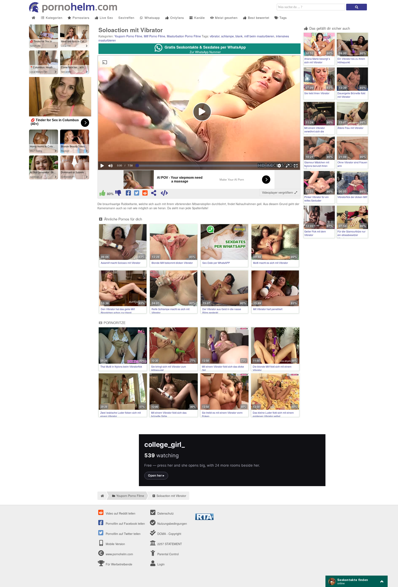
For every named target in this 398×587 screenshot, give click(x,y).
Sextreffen (126, 17)
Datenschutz (165, 513)
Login (161, 564)
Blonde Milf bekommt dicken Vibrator (172, 262)
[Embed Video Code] (164, 194)
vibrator (215, 36)
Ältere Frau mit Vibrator (350, 128)
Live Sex (106, 17)
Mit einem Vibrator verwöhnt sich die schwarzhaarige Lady (316, 131)
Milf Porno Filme (154, 36)
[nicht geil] (118, 194)
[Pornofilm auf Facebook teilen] (128, 194)
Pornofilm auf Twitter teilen (123, 534)
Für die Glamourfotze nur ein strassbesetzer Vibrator (351, 235)
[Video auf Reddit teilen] (145, 194)
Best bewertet (258, 17)
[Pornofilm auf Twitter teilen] (137, 194)
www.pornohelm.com (119, 554)
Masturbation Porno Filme (184, 36)
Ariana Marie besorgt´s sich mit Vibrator (317, 60)
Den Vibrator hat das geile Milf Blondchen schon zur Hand (118, 310)
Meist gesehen (226, 17)
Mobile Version (115, 544)
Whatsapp (151, 17)
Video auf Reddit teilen (120, 513)
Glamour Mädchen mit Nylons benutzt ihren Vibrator (316, 165)
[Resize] (287, 165)
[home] (101, 496)
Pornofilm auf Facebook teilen (125, 523)
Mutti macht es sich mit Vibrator (270, 262)
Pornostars (81, 17)
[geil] (102, 194)
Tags (282, 17)
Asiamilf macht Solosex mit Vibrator (120, 262)
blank (239, 36)
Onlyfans (176, 17)
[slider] (117, 153)
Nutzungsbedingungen (172, 523)
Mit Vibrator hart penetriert (267, 309)
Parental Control (168, 554)
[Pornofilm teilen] (153, 194)
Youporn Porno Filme (128, 36)
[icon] (33, 17)
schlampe (227, 36)
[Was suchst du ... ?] (356, 7)
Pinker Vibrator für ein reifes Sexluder (316, 198)
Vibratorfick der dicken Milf (352, 197)
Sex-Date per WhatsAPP (216, 262)
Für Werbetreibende (118, 564)
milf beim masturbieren (259, 36)
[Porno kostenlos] (74, 11)
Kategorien (53, 17)
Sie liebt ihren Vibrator (316, 93)
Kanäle (199, 17)
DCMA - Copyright (169, 534)
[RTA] (204, 519)
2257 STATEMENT (169, 544)
